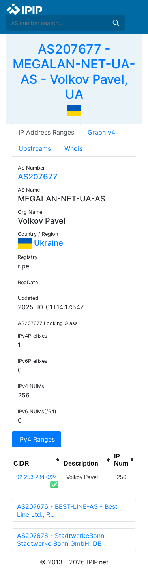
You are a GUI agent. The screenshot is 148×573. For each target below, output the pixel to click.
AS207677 (38, 176)
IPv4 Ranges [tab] (36, 439)
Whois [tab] (73, 148)
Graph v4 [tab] (101, 132)
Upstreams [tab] (35, 148)
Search (115, 22)
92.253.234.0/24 (36, 477)
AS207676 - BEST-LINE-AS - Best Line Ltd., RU (67, 510)
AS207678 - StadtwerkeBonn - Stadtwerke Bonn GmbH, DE (63, 539)
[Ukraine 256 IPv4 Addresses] (74, 110)
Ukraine (47, 243)
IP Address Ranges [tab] (46, 132)
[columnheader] (37, 460)
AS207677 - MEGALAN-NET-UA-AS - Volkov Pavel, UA (74, 71)
